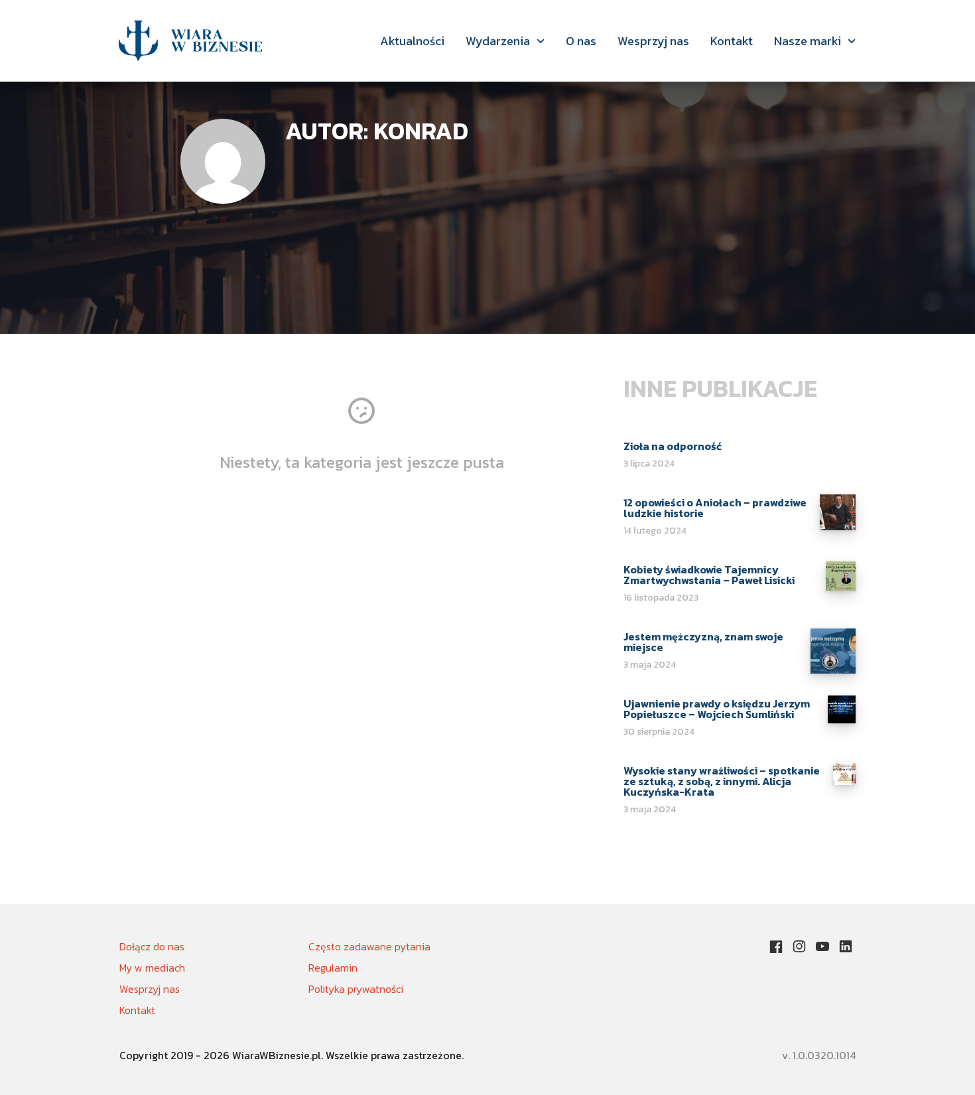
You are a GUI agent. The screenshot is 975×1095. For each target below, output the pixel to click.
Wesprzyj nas (653, 41)
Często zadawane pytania (369, 946)
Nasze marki (807, 41)
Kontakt (731, 41)
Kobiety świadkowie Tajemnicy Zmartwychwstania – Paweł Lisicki (709, 574)
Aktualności (412, 41)
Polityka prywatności (355, 989)
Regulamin (333, 968)
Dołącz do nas (151, 946)
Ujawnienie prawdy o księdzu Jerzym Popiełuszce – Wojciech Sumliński (716, 708)
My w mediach (152, 968)
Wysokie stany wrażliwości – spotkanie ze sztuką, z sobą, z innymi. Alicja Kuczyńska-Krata (721, 781)
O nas (581, 41)
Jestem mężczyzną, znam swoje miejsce (703, 641)
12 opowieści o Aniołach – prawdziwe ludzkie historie (715, 507)
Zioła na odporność (672, 446)
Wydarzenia (498, 41)
